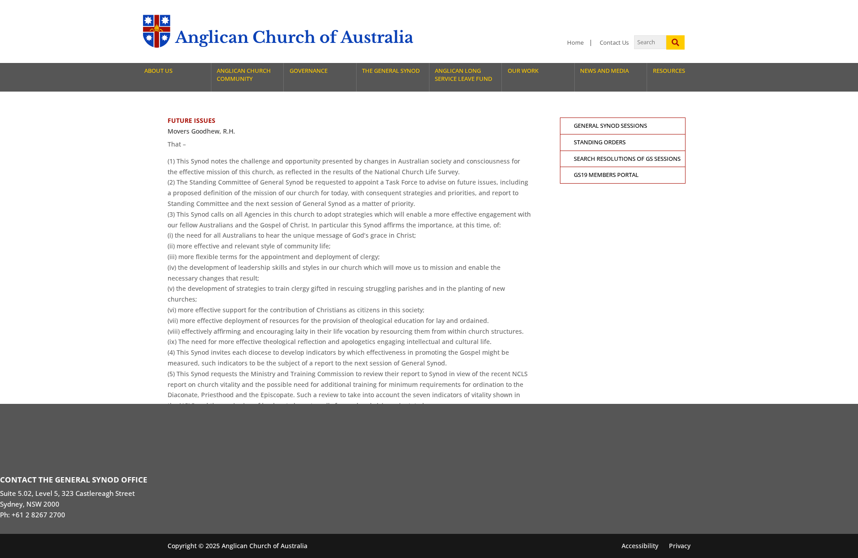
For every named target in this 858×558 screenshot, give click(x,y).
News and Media (604, 71)
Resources (669, 71)
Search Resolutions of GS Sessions (627, 159)
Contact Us (614, 42)
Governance (309, 71)
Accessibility (640, 545)
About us (158, 71)
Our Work (523, 71)
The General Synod (391, 71)
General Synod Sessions (610, 126)
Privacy (679, 545)
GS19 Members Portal (606, 175)
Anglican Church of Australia (294, 37)
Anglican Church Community (244, 75)
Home (575, 42)
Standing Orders (600, 142)
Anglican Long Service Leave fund (463, 75)
